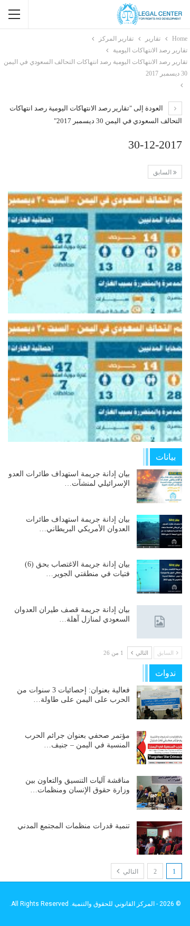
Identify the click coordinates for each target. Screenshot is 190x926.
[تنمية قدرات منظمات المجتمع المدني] (159, 838)
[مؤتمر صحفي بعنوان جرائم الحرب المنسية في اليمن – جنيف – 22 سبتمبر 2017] (159, 748)
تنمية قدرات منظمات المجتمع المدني (73, 826)
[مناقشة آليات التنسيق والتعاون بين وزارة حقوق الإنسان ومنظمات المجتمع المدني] (159, 793)
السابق (163, 172)
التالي (129, 871)
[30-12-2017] (95, 252)
